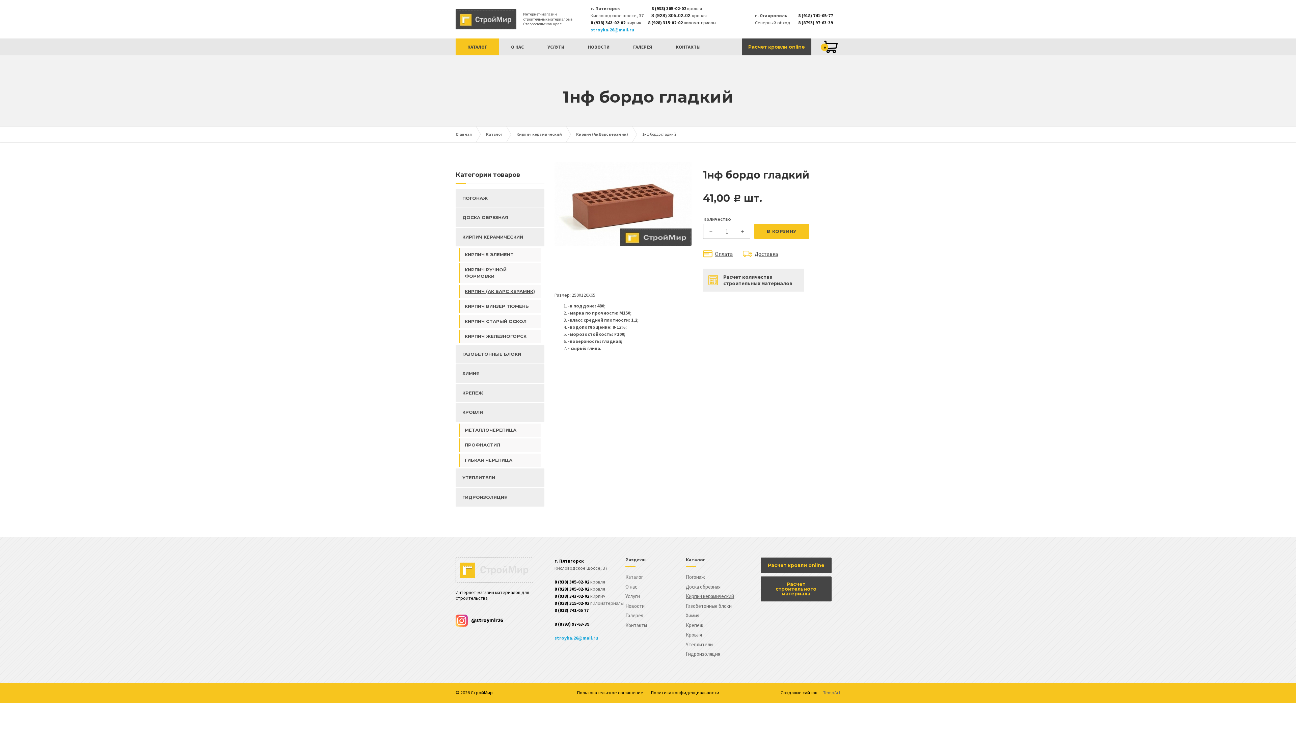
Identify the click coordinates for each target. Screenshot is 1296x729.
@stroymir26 (487, 620)
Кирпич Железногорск (495, 336)
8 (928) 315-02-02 (665, 23)
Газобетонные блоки (491, 354)
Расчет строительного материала (796, 589)
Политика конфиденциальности (685, 693)
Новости (599, 47)
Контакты (688, 47)
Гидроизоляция (485, 497)
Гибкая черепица (488, 460)
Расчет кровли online (776, 47)
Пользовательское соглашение (610, 693)
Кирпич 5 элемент (489, 254)
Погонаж (475, 198)
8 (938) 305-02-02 (668, 8)
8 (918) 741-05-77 (815, 15)
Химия (471, 373)
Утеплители (478, 477)
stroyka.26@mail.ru (612, 30)
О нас (517, 47)
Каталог (477, 47)
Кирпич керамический (539, 134)
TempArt (831, 693)
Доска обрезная (485, 217)
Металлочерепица (490, 430)
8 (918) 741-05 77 (572, 610)
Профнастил (482, 445)
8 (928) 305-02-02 (671, 15)
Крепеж (472, 393)
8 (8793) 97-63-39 (815, 23)
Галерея (642, 47)
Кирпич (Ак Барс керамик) (602, 134)
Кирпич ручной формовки (486, 273)
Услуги (555, 47)
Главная (464, 134)
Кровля (472, 412)
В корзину (781, 231)
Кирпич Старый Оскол (495, 321)
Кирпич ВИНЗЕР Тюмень (497, 306)
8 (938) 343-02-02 (608, 23)
